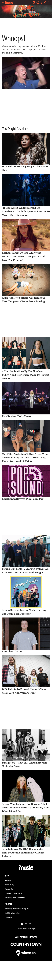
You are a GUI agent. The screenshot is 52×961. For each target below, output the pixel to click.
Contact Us (8, 917)
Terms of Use (9, 889)
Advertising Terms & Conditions (15, 898)
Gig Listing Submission (12, 913)
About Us (8, 880)
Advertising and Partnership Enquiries (17, 909)
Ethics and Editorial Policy (13, 893)
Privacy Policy (9, 885)
